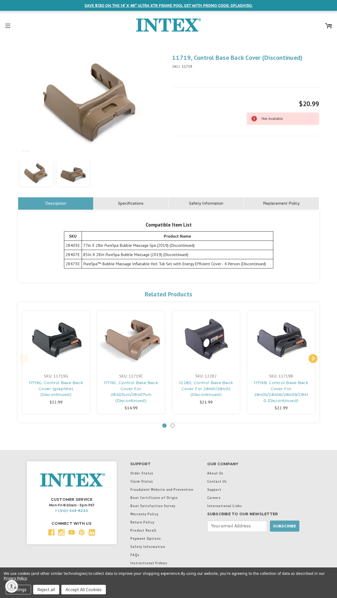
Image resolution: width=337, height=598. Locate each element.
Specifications (130, 203)
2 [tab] (173, 426)
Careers (214, 498)
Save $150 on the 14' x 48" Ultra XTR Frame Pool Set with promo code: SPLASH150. (168, 5)
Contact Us (217, 481)
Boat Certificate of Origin (153, 498)
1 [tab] (164, 426)
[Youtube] (71, 532)
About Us (215, 473)
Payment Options (145, 538)
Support (214, 489)
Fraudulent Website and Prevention (161, 489)
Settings (18, 589)
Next (313, 358)
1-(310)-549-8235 (71, 510)
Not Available (56, 344)
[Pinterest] (81, 532)
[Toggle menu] (7, 24)
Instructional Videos (148, 563)
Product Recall (143, 530)
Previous (23, 358)
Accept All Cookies (84, 589)
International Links (224, 506)
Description (55, 203)
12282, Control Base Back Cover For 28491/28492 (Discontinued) (206, 388)
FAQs (134, 555)
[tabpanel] (55, 362)
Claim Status (141, 481)
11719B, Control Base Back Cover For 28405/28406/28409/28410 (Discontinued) (281, 391)
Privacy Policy (15, 578)
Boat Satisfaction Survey (152, 506)
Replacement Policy (281, 203)
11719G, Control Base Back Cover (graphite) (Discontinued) (56, 388)
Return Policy (142, 522)
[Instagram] (61, 532)
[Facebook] (51, 532)
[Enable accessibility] (11, 586)
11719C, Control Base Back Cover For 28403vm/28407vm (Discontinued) (131, 391)
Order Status (141, 473)
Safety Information (206, 203)
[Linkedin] (92, 532)
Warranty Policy (144, 514)
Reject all (46, 589)
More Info (56, 329)
